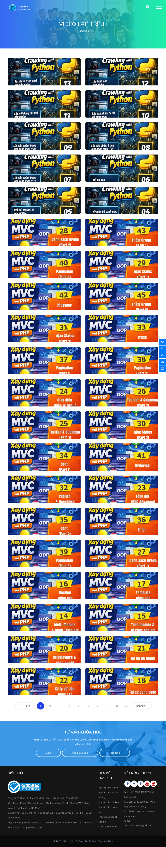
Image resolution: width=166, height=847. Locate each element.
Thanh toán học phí (108, 817)
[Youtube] (147, 783)
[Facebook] (127, 783)
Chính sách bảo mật (108, 826)
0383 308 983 (80, 752)
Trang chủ (83, 30)
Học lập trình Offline (108, 802)
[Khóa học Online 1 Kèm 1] (162, 355)
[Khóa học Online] (162, 342)
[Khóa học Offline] (162, 349)
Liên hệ (102, 821)
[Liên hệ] (162, 368)
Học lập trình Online (108, 787)
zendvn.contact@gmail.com (138, 825)
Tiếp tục (141, 705)
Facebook (114, 752)
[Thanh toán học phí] (162, 362)
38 (117, 705)
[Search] (148, 6)
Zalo (48, 752)
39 (126, 705)
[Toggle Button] (159, 8)
